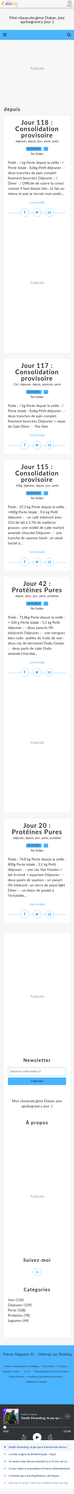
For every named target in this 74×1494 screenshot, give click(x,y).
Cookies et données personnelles (45, 1376)
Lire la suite (37, 202)
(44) (18, 1321)
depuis (32, 141)
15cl (16, 384)
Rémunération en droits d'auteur (51, 1371)
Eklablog (65, 1354)
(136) (16, 1300)
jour (39, 141)
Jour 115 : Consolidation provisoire (37, 473)
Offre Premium (16, 1376)
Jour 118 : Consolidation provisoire (37, 129)
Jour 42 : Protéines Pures (37, 587)
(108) (16, 1310)
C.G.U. (27, 1371)
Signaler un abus (11, 1371)
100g (19, 485)
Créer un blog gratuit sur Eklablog (21, 1366)
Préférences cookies (36, 1382)
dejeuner (21, 141)
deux (28, 596)
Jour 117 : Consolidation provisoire (37, 372)
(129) (20, 1305)
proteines (53, 596)
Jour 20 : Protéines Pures (37, 829)
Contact (62, 1366)
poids (55, 141)
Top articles (48, 1366)
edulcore (47, 384)
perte (47, 141)
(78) (19, 1315)
